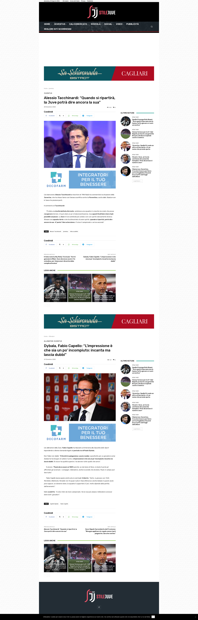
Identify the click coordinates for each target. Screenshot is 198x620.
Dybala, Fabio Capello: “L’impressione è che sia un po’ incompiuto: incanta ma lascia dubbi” (99, 259)
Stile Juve (55, 291)
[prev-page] (45, 305)
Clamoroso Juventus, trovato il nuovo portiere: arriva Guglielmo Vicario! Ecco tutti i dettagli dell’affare (141, 172)
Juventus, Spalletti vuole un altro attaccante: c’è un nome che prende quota (104, 297)
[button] (151, 26)
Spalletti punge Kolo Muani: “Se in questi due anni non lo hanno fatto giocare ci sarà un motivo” (55, 296)
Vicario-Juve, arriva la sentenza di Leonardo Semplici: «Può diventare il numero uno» (142, 159)
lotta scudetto (74, 231)
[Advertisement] (99, 48)
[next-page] (48, 305)
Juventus (51, 88)
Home (46, 88)
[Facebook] (99, 607)
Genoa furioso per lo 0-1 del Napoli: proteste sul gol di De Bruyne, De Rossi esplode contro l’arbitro (79, 296)
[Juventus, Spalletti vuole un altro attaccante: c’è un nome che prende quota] (104, 288)
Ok (153, 617)
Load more (136, 181)
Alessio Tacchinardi (55, 231)
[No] (195, 617)
